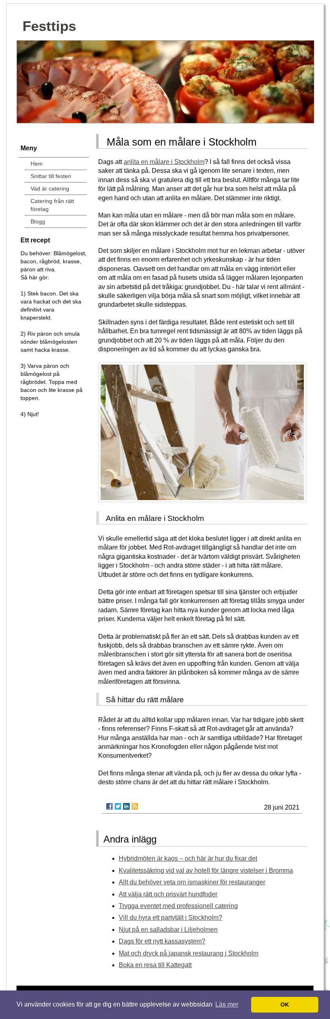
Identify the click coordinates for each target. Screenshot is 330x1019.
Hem (37, 163)
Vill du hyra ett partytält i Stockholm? (170, 917)
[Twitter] (118, 806)
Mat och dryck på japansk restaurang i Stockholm (188, 953)
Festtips (49, 26)
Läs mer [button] (226, 1004)
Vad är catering (50, 188)
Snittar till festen (51, 176)
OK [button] (284, 1004)
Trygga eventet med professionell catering (178, 905)
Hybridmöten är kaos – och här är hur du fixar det (188, 858)
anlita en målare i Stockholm (164, 161)
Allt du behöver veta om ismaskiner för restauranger (192, 882)
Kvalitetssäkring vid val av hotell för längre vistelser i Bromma (206, 870)
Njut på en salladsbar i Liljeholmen (168, 929)
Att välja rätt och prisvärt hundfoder (168, 894)
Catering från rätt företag (52, 205)
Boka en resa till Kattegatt (155, 965)
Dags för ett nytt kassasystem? (162, 941)
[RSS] (135, 806)
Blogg (38, 221)
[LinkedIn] (126, 806)
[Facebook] (109, 806)
